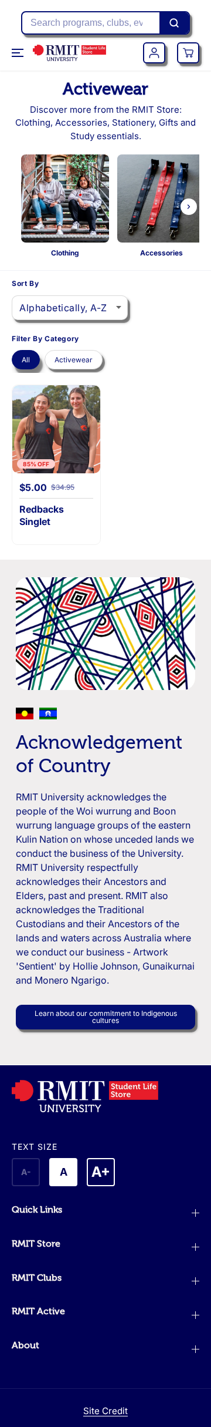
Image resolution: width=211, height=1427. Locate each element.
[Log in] (154, 53)
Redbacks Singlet (41, 515)
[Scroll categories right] (189, 206)
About (25, 1345)
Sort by (25, 283)
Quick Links (37, 1209)
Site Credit (105, 1410)
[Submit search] (174, 22)
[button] (19, 52)
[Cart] (188, 53)
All (26, 359)
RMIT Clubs (37, 1278)
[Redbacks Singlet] (56, 429)
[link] (105, 1096)
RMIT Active (38, 1311)
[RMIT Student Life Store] (69, 53)
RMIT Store (36, 1243)
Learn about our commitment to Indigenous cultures (106, 1017)
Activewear (74, 359)
